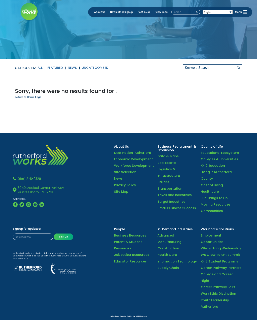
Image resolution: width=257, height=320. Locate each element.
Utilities (163, 182)
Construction (168, 248)
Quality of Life (212, 146)
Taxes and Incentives (174, 195)
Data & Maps (168, 156)
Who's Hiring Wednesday (221, 248)
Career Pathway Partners (221, 267)
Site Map (121, 191)
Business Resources (130, 235)
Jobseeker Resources (131, 254)
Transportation (169, 188)
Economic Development (133, 159)
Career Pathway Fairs (218, 287)
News (72, 67)
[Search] (236, 67)
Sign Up (63, 236)
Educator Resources (130, 261)
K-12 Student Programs (219, 261)
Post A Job (144, 12)
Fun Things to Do (214, 198)
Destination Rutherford (132, 152)
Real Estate (166, 163)
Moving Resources (215, 204)
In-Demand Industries (175, 229)
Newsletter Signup (121, 12)
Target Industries (171, 201)
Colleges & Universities (219, 159)
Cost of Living (212, 185)
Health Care (167, 254)
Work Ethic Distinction (218, 293)
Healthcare (210, 191)
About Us (99, 12)
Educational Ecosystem (220, 152)
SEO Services (142, 316)
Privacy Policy (125, 185)
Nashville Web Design (127, 316)
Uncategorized (95, 67)
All (40, 67)
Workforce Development (134, 165)
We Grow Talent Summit (220, 254)
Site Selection (125, 172)
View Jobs (161, 12)
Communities (212, 211)
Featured (55, 67)
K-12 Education (213, 165)
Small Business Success (176, 208)
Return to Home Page (28, 97)
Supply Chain (168, 267)
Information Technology (177, 261)
